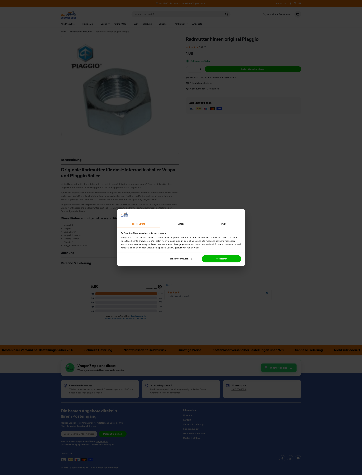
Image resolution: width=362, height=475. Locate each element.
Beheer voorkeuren (179, 258)
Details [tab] (181, 224)
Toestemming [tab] (138, 224)
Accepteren (221, 258)
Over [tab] (223, 224)
